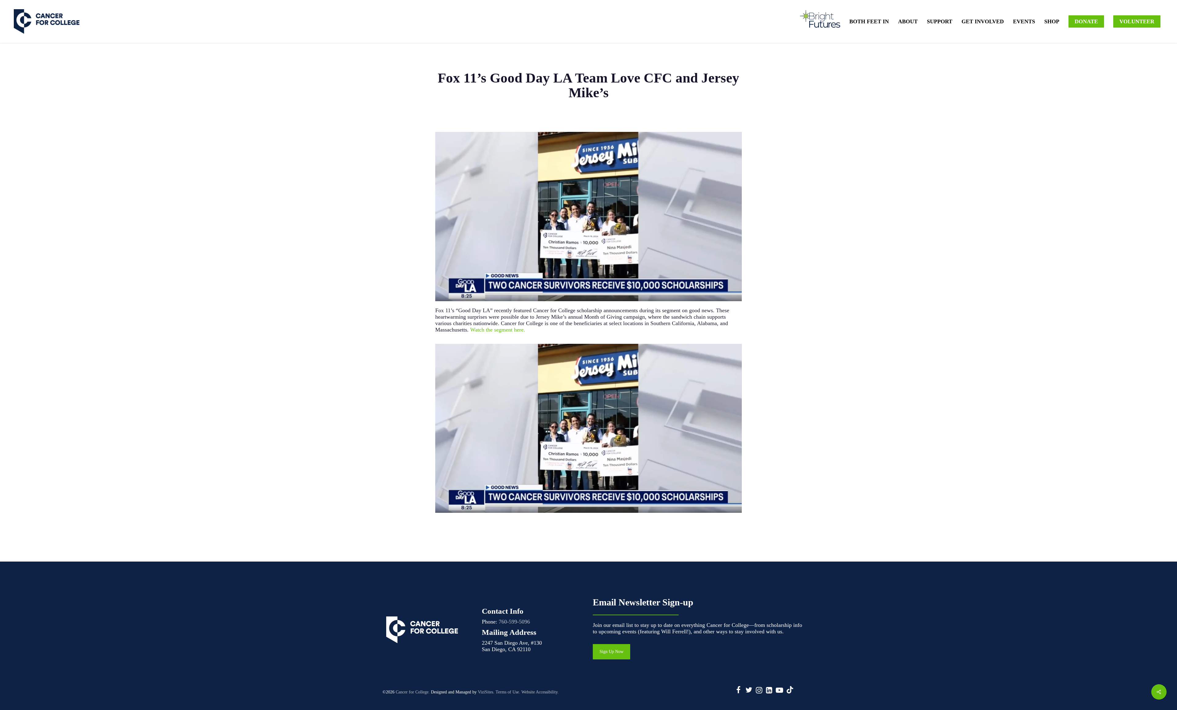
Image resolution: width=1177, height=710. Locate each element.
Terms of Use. (508, 692)
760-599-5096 (514, 622)
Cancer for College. (413, 692)
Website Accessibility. (540, 692)
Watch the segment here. (497, 330)
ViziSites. (486, 692)
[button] (611, 651)
